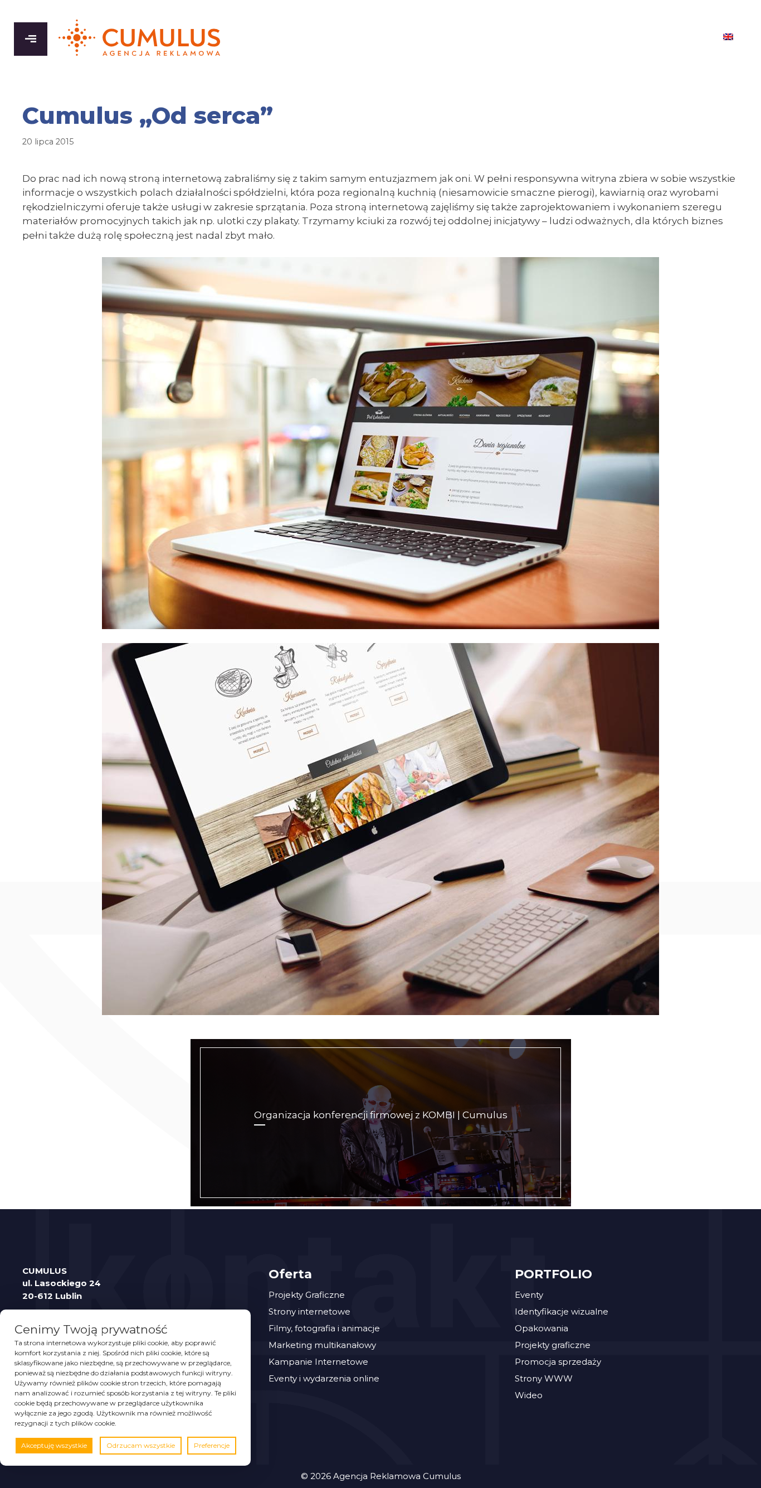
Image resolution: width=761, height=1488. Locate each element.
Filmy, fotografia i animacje (324, 1328)
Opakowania (541, 1328)
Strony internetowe (309, 1311)
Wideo (529, 1395)
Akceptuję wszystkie (54, 1445)
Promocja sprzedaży (558, 1361)
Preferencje (212, 1445)
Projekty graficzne (553, 1345)
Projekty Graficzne (307, 1294)
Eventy (529, 1294)
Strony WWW (544, 1378)
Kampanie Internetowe (318, 1361)
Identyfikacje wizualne (561, 1311)
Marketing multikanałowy (322, 1345)
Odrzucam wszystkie (140, 1445)
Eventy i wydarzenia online (324, 1378)
